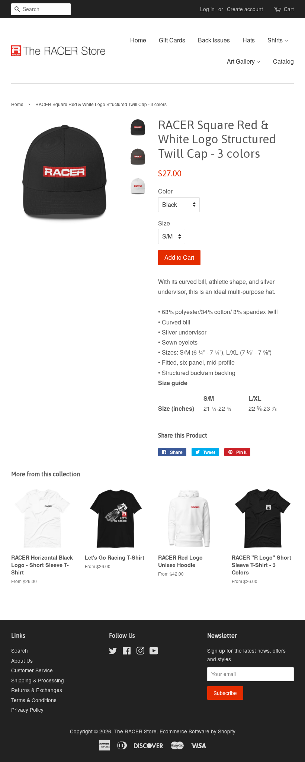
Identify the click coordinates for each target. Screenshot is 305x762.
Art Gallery (241, 61)
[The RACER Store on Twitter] (113, 652)
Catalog (283, 61)
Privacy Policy (27, 709)
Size (164, 223)
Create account (245, 9)
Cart (289, 9)
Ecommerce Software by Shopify (197, 731)
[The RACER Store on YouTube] (154, 652)
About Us (22, 660)
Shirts (275, 40)
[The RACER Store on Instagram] (140, 652)
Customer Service (32, 670)
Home (138, 40)
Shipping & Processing (37, 680)
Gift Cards (172, 40)
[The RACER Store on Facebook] (126, 652)
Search (19, 650)
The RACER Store (135, 731)
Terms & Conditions (34, 700)
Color (165, 191)
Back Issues (214, 40)
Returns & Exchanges (36, 690)
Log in (207, 9)
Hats (249, 40)
